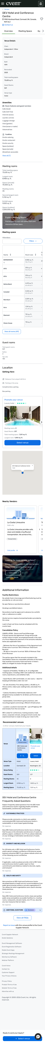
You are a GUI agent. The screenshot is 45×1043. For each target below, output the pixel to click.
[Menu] (2, 3)
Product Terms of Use (9, 984)
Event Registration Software (11, 947)
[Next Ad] (42, 422)
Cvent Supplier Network (10, 934)
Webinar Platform (8, 960)
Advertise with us (8, 991)
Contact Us (5, 969)
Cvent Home (6, 965)
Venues (6, 9)
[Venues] (40, 3)
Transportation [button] (12, 539)
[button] (19, 240)
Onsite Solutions (7, 938)
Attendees (6, 238)
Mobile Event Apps (8, 950)
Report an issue (9, 925)
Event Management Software (12, 943)
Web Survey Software (9, 957)
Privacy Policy (7, 981)
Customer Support (8, 972)
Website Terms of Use (9, 988)
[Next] (42, 31)
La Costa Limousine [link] (16, 522)
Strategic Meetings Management (13, 953)
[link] (20, 513)
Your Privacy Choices (9, 976)
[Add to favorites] (41, 18)
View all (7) (6, 156)
